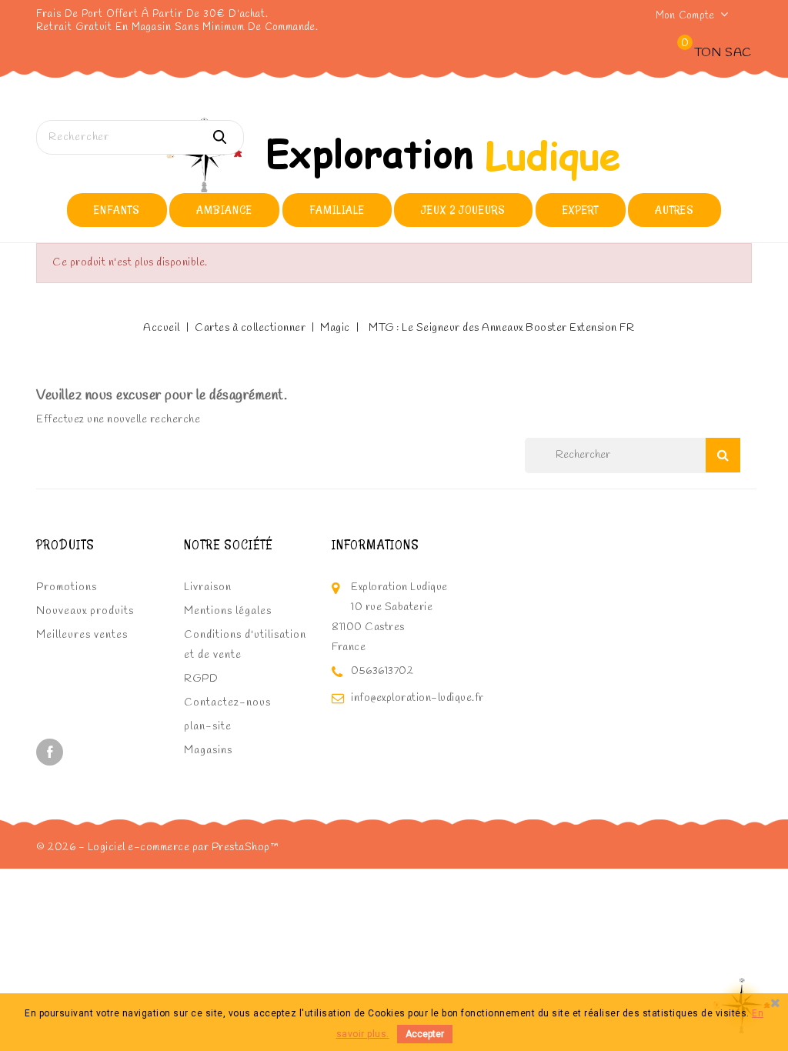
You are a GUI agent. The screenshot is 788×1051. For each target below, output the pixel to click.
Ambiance (224, 209)
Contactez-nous (227, 703)
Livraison (208, 587)
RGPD (201, 679)
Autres (674, 209)
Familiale (337, 209)
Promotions (66, 587)
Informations (375, 544)
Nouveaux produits (85, 611)
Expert (581, 209)
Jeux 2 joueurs (463, 209)
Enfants (117, 209)
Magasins (208, 750)
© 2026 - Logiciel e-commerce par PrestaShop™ (157, 847)
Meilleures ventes (82, 635)
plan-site (208, 726)
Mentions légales (228, 611)
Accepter (425, 1034)
